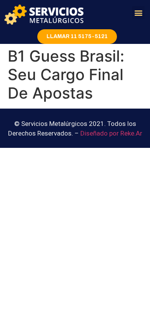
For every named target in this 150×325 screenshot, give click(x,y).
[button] (138, 12)
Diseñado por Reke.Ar (111, 133)
